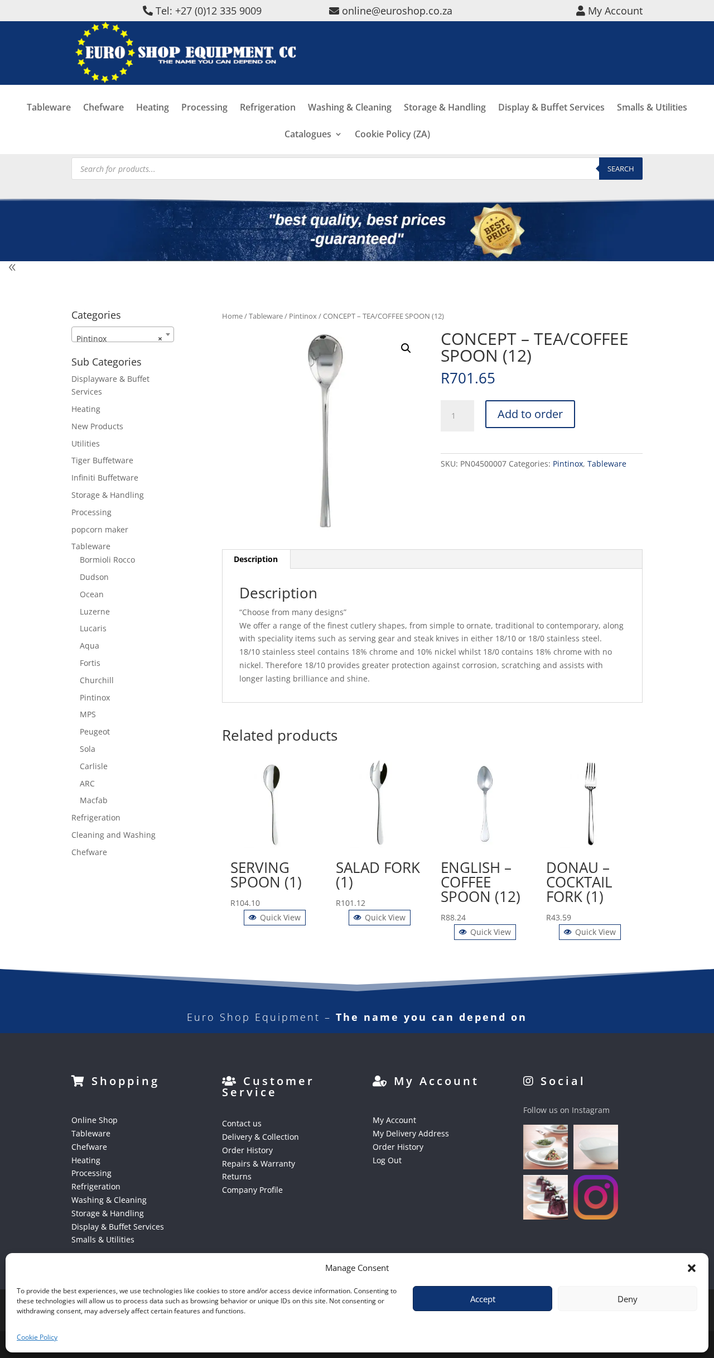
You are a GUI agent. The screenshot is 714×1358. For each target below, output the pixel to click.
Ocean (92, 594)
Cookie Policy (37, 1337)
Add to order (530, 413)
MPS (88, 714)
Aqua (89, 645)
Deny (627, 1298)
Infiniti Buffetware (104, 477)
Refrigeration (268, 108)
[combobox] (122, 334)
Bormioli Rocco (107, 559)
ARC (87, 783)
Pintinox (303, 316)
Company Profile (252, 1189)
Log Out (387, 1160)
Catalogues (307, 135)
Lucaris (93, 628)
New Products (97, 426)
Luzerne (95, 611)
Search (620, 169)
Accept (482, 1298)
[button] (406, 348)
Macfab (94, 800)
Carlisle (94, 766)
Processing (204, 108)
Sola (87, 748)
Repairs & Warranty (258, 1163)
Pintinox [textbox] (119, 338)
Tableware (49, 108)
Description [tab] (256, 559)
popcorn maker (99, 529)
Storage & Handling (445, 108)
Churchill (97, 680)
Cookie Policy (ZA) (392, 135)
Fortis (90, 663)
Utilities (85, 443)
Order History (247, 1150)
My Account (394, 1120)
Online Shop (94, 1120)
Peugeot (95, 731)
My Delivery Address (411, 1133)
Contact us (242, 1123)
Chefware (103, 108)
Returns (237, 1176)
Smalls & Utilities (652, 108)
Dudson (94, 577)
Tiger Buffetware (102, 460)
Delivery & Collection (260, 1136)
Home (232, 316)
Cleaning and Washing (113, 834)
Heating (152, 108)
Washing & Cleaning (350, 108)
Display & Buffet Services (551, 108)
